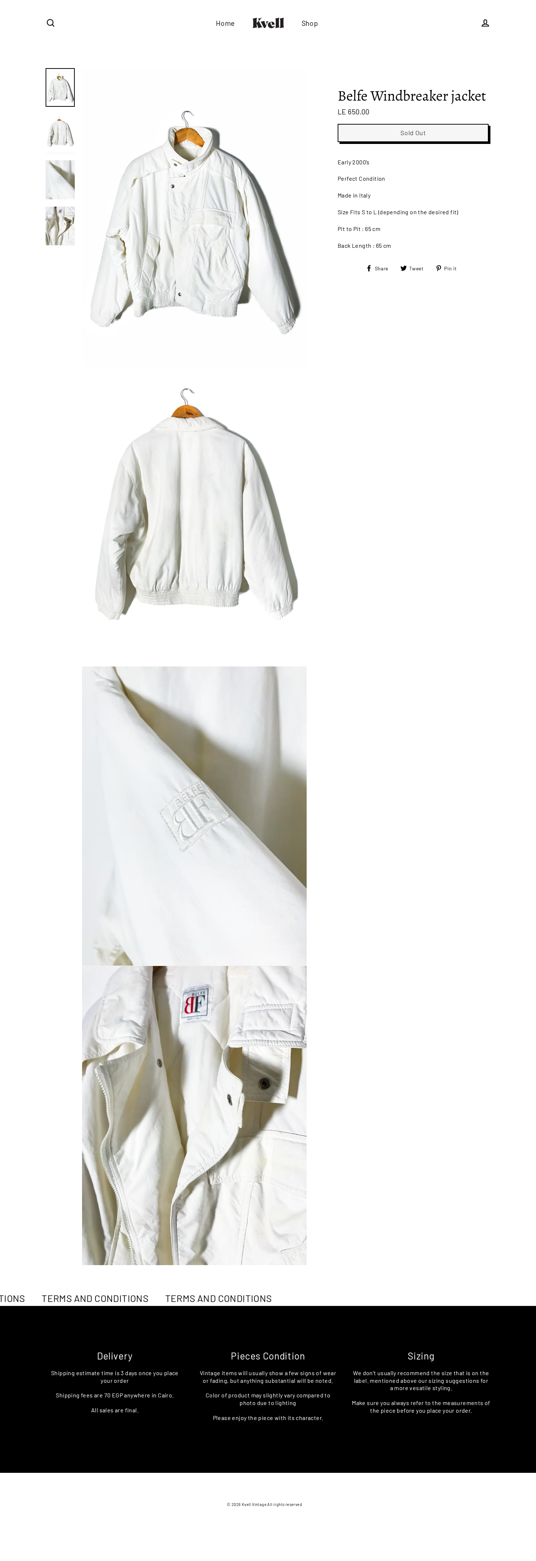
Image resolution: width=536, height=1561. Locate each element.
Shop (310, 23)
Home (225, 23)
